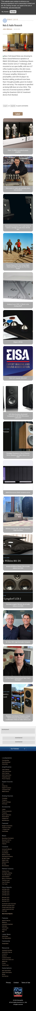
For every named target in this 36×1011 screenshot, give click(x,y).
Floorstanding (5, 760)
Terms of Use (5, 965)
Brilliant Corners (6, 854)
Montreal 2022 (5, 899)
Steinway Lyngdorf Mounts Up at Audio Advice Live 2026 (18, 605)
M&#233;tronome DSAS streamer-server (18, 492)
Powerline (4, 813)
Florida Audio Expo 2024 (8, 907)
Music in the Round (7, 878)
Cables (3, 809)
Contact (16, 982)
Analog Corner (5, 871)
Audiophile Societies (7, 950)
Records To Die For (6, 840)
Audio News (5, 936)
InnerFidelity (5, 831)
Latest (18, 113)
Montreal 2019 (5, 901)
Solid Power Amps (6, 775)
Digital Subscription (7, 972)
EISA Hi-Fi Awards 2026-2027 (18, 378)
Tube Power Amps (6, 771)
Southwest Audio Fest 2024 (9, 903)
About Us (4, 956)
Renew (3, 974)
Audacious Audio (6, 827)
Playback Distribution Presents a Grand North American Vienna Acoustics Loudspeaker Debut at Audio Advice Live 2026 (18, 718)
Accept (13, 11)
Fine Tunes (4, 884)
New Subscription (6, 970)
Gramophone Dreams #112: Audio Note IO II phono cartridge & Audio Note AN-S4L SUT (18, 227)
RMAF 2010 (12, 19)
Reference (4, 922)
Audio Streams (5, 876)
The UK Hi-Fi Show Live (7, 959)
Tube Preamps (5, 769)
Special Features (6, 920)
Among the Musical (7, 849)
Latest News (6, 934)
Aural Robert (5, 853)
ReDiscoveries (5, 862)
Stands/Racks (5, 816)
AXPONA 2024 (5, 889)
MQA (3, 931)
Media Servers (5, 791)
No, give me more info (13, 7)
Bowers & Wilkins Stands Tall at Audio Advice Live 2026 (18, 567)
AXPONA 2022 (5, 893)
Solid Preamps (5, 773)
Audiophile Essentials (7, 924)
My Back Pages (6, 858)
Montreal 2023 (5, 897)
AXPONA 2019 (5, 895)
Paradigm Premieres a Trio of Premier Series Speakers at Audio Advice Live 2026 (18, 455)
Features (4, 843)
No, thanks (5, 12)
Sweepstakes (5, 943)
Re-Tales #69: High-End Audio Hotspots (18, 642)
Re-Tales (4, 864)
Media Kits (4, 961)
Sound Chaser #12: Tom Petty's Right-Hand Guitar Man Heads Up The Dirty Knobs (18, 266)
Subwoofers (5, 764)
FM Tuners (4, 804)
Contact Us (5, 954)
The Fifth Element (6, 874)
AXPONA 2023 (5, 891)
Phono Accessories (7, 811)
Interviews (4, 926)
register (13, 106)
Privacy (4, 963)
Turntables (4, 798)
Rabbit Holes (5, 860)
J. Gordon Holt (5, 829)
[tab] (18, 114)
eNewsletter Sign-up (7, 952)
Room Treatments (6, 815)
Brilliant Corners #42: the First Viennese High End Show (18, 529)
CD (3, 784)
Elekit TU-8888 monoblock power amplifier (18, 151)
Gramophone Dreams (7, 856)
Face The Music (6, 882)
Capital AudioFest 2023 (8, 909)
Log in (5, 106)
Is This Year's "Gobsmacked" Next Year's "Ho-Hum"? (18, 679)
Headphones (5, 818)
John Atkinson (7, 29)
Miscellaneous (5, 820)
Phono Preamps (6, 778)
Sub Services (5, 976)
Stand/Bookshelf (6, 762)
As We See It (5, 851)
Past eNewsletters (6, 938)
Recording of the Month (8, 838)
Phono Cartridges (6, 802)
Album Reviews (6, 842)
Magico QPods (18, 342)
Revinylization (5, 865)
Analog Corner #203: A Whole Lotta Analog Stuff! (18, 305)
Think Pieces (5, 928)
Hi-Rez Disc (5, 786)
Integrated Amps (6, 777)
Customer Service (6, 957)
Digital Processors (6, 787)
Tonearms (4, 800)
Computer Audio (6, 789)
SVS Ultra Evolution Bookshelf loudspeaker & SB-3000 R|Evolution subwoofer (18, 416)
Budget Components (7, 825)
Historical (4, 929)
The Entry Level (6, 880)
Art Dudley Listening (7, 873)
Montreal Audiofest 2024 (8, 905)
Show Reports (7, 887)
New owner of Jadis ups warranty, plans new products (18, 189)
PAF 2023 (4, 911)
